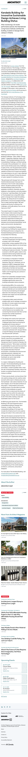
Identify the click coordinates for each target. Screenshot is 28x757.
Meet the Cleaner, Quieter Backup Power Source (14, 582)
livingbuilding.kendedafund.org (10, 475)
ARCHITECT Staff (6, 61)
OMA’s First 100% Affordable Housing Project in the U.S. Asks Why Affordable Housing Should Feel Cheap (13, 615)
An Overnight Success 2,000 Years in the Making (13, 533)
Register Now (6, 671)
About (2, 729)
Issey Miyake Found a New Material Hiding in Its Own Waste (13, 629)
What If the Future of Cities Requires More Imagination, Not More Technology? (13, 652)
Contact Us (3, 734)
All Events (4, 696)
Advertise (3, 731)
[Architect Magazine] (14, 2)
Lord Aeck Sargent (6, 508)
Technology (4, 8)
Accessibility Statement (6, 740)
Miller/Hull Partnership (18, 508)
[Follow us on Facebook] (7, 707)
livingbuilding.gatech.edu (8, 473)
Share (24, 8)
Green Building (5, 497)
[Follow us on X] (4, 707)
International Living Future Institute (13, 75)
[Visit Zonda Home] (7, 744)
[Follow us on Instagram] (10, 707)
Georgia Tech (5, 502)
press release (15, 66)
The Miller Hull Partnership (18, 83)
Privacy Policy (4, 737)
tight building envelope (9, 90)
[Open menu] (25, 2)
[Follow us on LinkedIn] (2, 707)
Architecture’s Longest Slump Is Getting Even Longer (12, 602)
